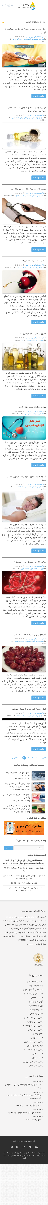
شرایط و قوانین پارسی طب (35, 944)
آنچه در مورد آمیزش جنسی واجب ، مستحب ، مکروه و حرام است (16, 785)
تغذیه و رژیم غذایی (37, 118)
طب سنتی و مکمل (38, 641)
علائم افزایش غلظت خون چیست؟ (30, 562)
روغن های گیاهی (25, 118)
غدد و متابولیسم (36, 1009)
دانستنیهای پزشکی (38, 195)
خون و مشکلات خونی (36, 568)
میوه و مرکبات (21, 267)
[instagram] (18, 1147)
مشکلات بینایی (37, 1057)
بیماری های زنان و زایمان (33, 1061)
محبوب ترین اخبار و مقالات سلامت (29, 765)
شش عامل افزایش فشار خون (32, 407)
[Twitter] (30, 1147)
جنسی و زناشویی (36, 1013)
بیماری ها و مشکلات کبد (33, 1049)
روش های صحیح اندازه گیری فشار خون (27, 189)
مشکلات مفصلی (37, 997)
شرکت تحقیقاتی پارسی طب (35, 37)
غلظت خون (25, 568)
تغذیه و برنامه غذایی (35, 981)
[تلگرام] (11, 1147)
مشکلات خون (37, 1053)
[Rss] (36, 1147)
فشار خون (15, 118)
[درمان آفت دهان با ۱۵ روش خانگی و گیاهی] (38, 797)
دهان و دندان (37, 1033)
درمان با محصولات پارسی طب (34, 39)
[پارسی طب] (26, 6)
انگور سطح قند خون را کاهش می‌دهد (28, 709)
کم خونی (28, 641)
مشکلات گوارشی (36, 1037)
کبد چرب (16, 39)
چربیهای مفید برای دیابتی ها (33, 333)
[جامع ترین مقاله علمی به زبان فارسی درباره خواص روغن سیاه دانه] (38, 808)
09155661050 (23, 940)
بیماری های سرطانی (35, 1029)
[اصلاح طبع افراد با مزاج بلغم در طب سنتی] (38, 775)
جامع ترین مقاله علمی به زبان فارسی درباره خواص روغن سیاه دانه (16, 807)
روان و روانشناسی (36, 1005)
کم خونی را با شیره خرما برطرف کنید (29, 634)
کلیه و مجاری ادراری (35, 1045)
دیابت (21, 39)
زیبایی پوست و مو (36, 985)
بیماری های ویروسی (35, 1021)
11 (28, 757)
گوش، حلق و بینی (36, 1001)
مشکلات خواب (19, 487)
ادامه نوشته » (38, 96)
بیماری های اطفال (36, 1065)
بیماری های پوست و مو (33, 1017)
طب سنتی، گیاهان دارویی (33, 989)
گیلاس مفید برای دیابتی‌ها (34, 260)
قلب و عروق (20, 195)
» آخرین (15, 757)
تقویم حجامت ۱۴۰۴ (29, 883)
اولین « (43, 757)
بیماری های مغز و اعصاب (33, 1025)
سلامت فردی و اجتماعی (33, 993)
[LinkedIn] (24, 1147)
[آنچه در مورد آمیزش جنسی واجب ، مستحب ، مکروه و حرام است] (38, 786)
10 (32, 757)
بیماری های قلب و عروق (33, 1041)
